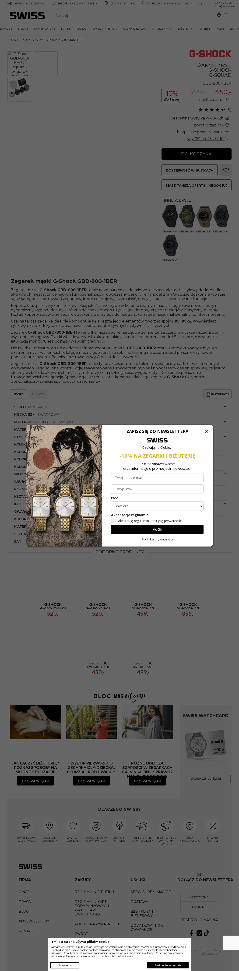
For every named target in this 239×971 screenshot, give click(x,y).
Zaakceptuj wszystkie (168, 965)
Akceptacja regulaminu (131, 515)
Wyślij (157, 529)
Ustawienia (65, 965)
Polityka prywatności (157, 539)
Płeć (114, 498)
